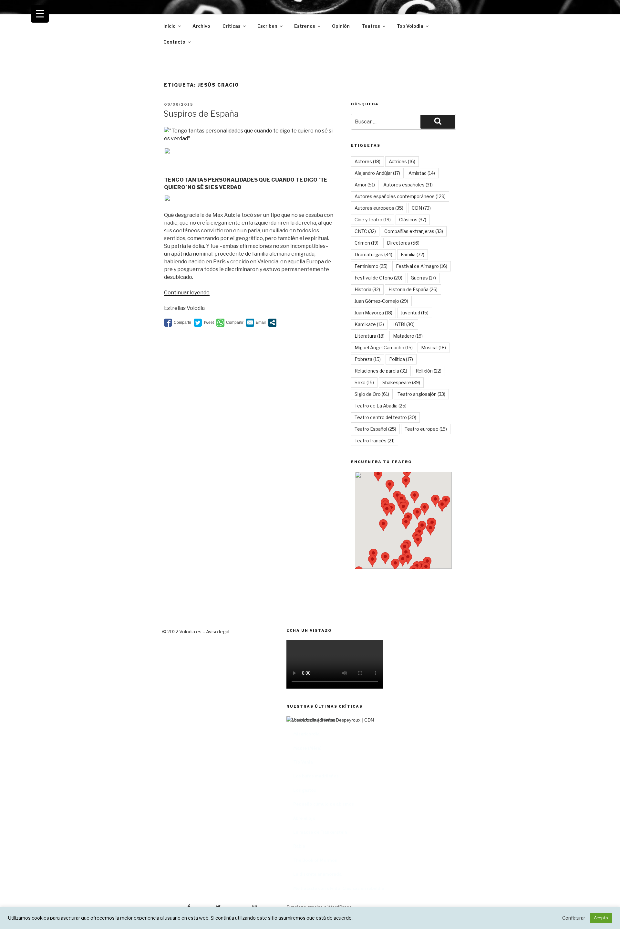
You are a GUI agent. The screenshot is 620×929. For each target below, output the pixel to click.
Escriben (267, 26)
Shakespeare (401, 382)
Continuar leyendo (187, 293)
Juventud (415, 312)
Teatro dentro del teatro (385, 417)
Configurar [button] (573, 918)
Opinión (341, 26)
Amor (365, 184)
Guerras (423, 277)
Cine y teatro (373, 219)
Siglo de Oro (372, 394)
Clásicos (412, 219)
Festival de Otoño (378, 277)
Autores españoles (408, 184)
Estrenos (304, 26)
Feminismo (371, 266)
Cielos (299, 902)
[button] (390, 486)
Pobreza (368, 359)
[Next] (445, 797)
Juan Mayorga (373, 312)
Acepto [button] (601, 917)
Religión (428, 371)
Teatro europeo (426, 429)
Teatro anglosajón (421, 394)
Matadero (408, 336)
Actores (367, 161)
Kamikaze (369, 324)
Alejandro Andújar (377, 173)
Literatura (370, 336)
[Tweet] (204, 323)
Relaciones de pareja (381, 371)
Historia (367, 289)
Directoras (403, 243)
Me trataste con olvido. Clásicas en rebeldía (338, 888)
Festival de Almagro (421, 266)
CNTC (365, 231)
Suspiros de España (201, 114)
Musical (433, 347)
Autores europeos (379, 208)
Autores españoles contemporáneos (400, 196)
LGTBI (403, 324)
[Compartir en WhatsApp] (229, 323)
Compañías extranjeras (413, 231)
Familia (412, 254)
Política (401, 359)
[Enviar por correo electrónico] (256, 323)
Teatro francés (375, 440)
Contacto (174, 42)
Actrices (402, 161)
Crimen (366, 243)
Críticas (231, 26)
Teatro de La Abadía (381, 405)
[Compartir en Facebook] (177, 323)
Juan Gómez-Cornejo (381, 301)
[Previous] (299, 797)
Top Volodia (410, 26)
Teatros (371, 26)
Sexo (364, 382)
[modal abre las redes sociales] (272, 323)
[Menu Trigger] (40, 14)
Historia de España (413, 289)
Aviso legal (217, 631)
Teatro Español (375, 429)
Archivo (201, 26)
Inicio (169, 26)
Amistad (421, 173)
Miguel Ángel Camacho (384, 347)
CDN (421, 208)
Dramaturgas (373, 254)
